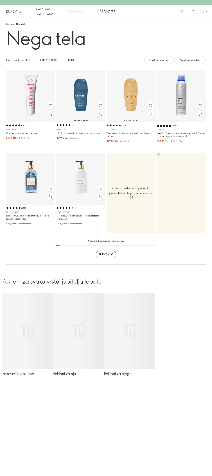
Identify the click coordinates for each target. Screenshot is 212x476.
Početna (10, 24)
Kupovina (14, 11)
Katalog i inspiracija (44, 11)
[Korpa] (205, 11)
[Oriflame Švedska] (106, 11)
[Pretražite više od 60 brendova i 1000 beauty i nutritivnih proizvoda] (182, 11)
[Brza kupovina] (50, 114)
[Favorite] (50, 105)
